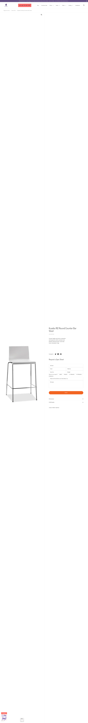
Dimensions (51, 399)
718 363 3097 (27, 5)
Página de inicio (7, 10)
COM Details (51, 402)
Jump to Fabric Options (54, 407)
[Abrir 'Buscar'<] (83, 5)
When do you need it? (53, 374)
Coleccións (13, 10)
